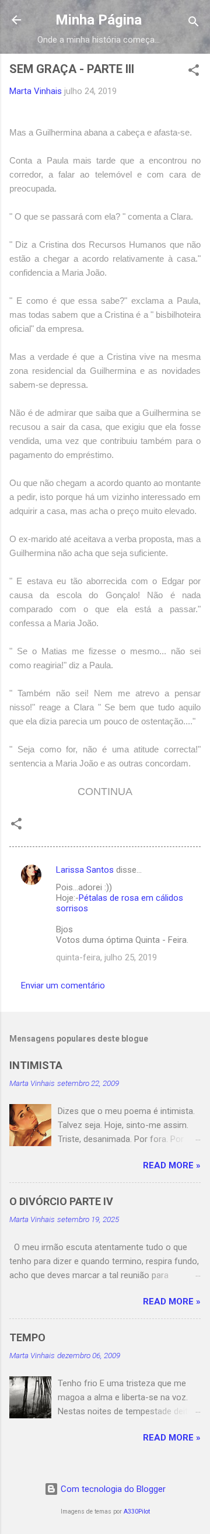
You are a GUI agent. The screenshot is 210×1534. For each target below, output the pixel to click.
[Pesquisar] (194, 23)
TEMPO (27, 1337)
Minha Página (98, 20)
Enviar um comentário (63, 985)
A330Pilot (137, 1511)
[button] (194, 72)
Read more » (172, 1165)
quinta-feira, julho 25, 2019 (106, 957)
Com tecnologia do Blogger (112, 1489)
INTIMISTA (35, 1065)
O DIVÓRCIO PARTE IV (61, 1201)
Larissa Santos (85, 870)
